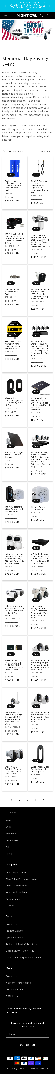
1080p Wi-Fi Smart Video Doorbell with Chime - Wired (14, 509)
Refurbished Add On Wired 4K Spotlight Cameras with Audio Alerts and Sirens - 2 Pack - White (40, 665)
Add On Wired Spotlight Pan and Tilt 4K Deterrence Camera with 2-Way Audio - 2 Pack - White (39, 612)
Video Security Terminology (20, 950)
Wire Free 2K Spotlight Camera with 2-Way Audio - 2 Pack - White (14, 770)
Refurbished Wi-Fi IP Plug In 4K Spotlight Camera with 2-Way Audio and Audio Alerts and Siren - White (14, 718)
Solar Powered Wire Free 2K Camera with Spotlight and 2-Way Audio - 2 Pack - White (14, 611)
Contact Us (11, 924)
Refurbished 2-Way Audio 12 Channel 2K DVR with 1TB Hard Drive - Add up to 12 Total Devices (40, 559)
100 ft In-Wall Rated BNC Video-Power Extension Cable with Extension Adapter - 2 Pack (14, 238)
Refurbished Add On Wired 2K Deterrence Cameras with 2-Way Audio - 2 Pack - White (40, 717)
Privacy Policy (13, 899)
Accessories (12, 840)
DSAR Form (12, 996)
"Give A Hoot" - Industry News (21, 879)
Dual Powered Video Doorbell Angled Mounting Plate (40, 769)
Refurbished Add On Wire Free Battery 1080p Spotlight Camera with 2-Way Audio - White (40, 294)
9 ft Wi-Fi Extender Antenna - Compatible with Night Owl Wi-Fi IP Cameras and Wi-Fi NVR (39, 187)
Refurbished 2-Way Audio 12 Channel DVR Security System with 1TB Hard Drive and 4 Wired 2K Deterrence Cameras (40, 458)
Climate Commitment (17, 885)
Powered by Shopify (39, 1068)
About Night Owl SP (16, 872)
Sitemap (10, 905)
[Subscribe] (46, 1034)
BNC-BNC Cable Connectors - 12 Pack (12, 291)
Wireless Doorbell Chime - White (39, 508)
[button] (6, 15)
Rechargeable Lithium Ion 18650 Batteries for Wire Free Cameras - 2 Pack (13, 185)
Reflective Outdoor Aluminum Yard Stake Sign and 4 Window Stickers (13, 345)
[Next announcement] (49, 6)
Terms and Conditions (17, 892)
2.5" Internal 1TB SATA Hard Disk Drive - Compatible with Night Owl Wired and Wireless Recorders (40, 404)
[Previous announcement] (5, 6)
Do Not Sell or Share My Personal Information (23, 1010)
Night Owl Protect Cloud (18, 982)
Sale (8, 847)
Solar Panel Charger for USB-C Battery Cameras (14, 454)
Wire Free (11, 833)
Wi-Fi (8, 827)
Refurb (9, 853)
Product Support (14, 930)
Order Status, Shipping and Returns (24, 957)
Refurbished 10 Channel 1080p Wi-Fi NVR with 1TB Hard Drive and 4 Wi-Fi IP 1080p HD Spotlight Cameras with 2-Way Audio (40, 348)
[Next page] (43, 800)
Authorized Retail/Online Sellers (22, 944)
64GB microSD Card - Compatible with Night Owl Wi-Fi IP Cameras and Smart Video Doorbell (14, 665)
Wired (9, 820)
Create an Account (15, 989)
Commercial (12, 976)
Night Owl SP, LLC (22, 1068)
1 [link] (11, 799)
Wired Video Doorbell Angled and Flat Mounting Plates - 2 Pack (14, 401)
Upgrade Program (15, 937)
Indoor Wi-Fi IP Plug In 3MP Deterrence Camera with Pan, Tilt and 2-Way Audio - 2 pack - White (14, 559)
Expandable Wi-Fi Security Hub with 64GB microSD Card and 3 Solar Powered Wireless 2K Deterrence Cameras (40, 241)
